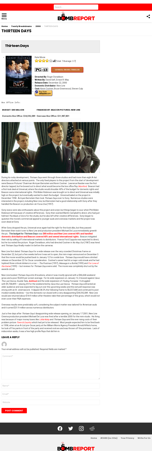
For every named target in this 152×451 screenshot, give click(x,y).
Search (95, 7)
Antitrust (33, 281)
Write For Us (144, 438)
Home (94, 438)
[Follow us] (148, 16)
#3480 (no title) (108, 438)
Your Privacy (127, 438)
